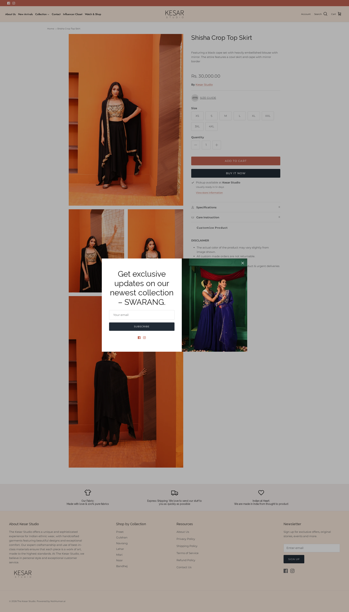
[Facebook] (139, 337)
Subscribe (142, 326)
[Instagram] (144, 337)
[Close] (243, 263)
